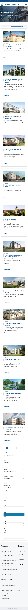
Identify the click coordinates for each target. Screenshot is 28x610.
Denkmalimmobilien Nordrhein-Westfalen (8, 566)
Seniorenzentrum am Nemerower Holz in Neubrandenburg (14, 255)
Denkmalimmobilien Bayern (7, 555)
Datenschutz (21, 559)
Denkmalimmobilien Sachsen (8, 572)
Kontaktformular (22, 551)
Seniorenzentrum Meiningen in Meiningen (14, 428)
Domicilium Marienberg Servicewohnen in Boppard (12, 220)
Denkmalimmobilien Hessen (7, 563)
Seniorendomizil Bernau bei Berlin (13, 185)
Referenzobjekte (5, 598)
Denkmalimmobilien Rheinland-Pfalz (9, 569)
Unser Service (21, 570)
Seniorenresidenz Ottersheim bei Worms (14, 394)
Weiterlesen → (7, 57)
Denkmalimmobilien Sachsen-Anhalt (9, 574)
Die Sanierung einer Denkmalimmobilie (9, 593)
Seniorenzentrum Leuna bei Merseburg (13, 360)
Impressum (21, 554)
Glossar (3, 600)
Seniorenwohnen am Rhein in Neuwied (13, 324)
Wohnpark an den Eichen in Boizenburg (13, 117)
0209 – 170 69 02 (19, 1)
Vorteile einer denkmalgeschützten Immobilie (11, 587)
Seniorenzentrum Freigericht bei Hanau (14, 291)
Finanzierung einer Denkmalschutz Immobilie (11, 590)
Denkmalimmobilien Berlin (7, 558)
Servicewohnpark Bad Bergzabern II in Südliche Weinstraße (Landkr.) (14, 80)
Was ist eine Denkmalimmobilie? (8, 585)
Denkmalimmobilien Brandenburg (9, 560)
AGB (20, 556)
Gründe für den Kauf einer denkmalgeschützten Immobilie (14, 595)
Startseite (3, 10)
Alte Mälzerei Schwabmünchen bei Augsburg (14, 45)
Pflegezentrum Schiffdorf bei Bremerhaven (13, 150)
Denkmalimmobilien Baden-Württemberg (7, 552)
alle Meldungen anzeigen (17, 26)
